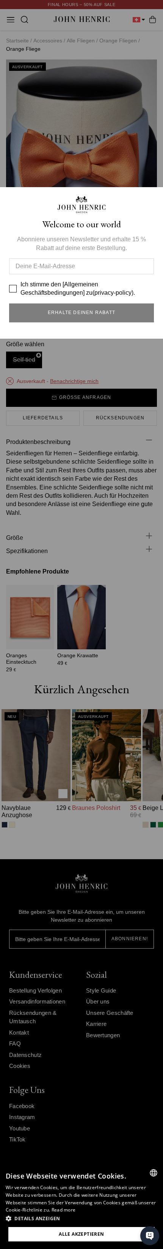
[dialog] (81, 1206)
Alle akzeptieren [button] (81, 1234)
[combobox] (153, 1173)
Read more (64, 1210)
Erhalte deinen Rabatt (81, 312)
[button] (81, 1219)
